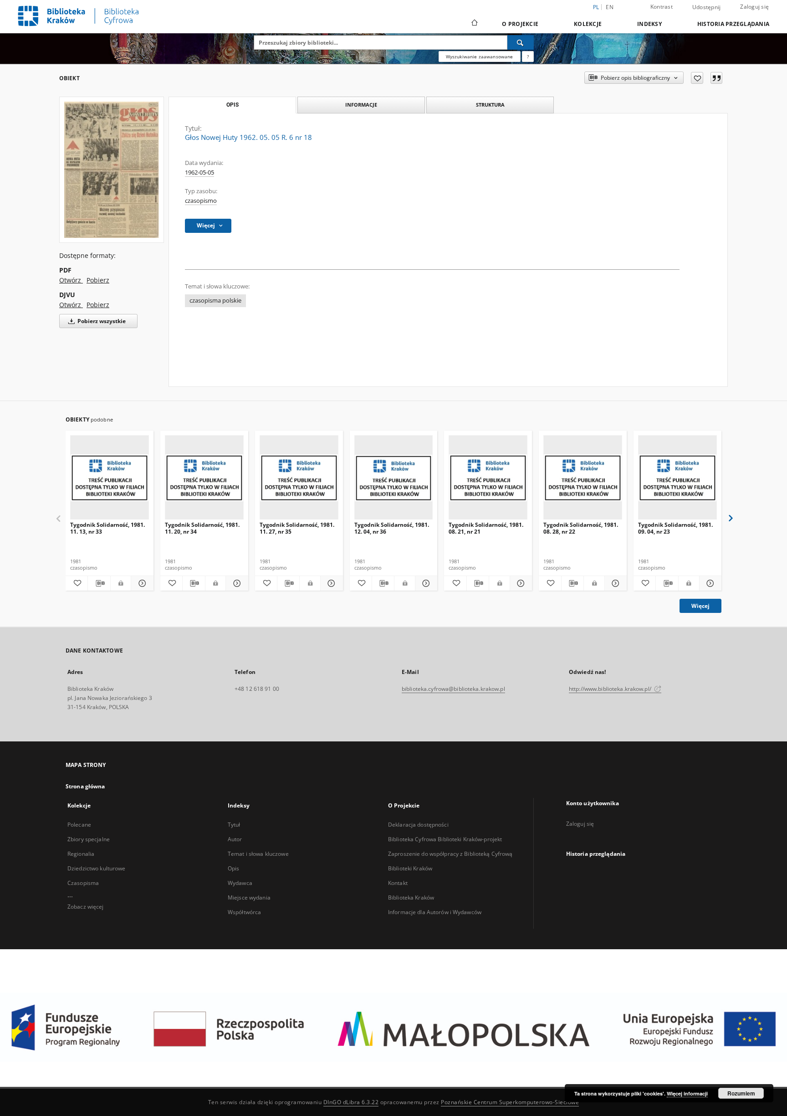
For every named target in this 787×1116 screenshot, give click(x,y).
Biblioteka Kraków (411, 897)
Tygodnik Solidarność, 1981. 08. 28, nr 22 (580, 528)
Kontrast (661, 6)
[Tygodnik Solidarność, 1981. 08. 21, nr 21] (488, 478)
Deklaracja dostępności (418, 824)
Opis (233, 868)
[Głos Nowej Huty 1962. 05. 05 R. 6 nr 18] (111, 170)
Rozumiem (741, 1093)
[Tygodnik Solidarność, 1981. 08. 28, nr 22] (583, 478)
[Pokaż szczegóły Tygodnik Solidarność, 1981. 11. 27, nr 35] (330, 583)
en (609, 7)
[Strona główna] (474, 24)
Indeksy (649, 24)
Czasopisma (83, 883)
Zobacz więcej (85, 906)
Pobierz (98, 280)
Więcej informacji (687, 1093)
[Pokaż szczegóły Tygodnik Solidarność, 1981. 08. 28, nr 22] (614, 583)
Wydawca (240, 883)
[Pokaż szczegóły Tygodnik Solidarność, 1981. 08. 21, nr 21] (520, 583)
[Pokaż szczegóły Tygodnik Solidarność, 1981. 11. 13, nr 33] (141, 583)
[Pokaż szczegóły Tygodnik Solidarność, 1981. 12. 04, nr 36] (425, 583)
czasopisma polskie (215, 300)
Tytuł (234, 824)
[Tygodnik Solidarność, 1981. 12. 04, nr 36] (394, 478)
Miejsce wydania (249, 897)
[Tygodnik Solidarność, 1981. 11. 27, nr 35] (299, 478)
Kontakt (398, 883)
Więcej (700, 606)
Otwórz (71, 280)
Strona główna (85, 786)
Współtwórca (244, 912)
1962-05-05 (199, 172)
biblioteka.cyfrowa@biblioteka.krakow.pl (453, 689)
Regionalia (80, 854)
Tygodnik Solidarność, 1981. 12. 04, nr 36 (391, 528)
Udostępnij (706, 7)
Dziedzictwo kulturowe (96, 868)
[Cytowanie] (716, 78)
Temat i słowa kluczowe (258, 854)
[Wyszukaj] (520, 42)
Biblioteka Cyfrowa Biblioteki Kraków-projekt (445, 839)
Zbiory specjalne (88, 839)
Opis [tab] (232, 105)
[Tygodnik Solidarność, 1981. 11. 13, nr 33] (109, 478)
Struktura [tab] (490, 104)
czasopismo (201, 201)
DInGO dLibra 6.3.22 (351, 1102)
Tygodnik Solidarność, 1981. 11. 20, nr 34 (202, 528)
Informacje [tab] (361, 104)
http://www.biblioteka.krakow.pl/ (611, 689)
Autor (235, 839)
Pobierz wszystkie (101, 321)
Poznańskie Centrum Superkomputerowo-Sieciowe (510, 1102)
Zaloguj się (754, 6)
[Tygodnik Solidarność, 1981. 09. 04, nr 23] (677, 478)
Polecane (79, 824)
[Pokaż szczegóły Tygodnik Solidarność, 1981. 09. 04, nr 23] (709, 583)
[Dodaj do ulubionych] (697, 78)
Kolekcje (588, 24)
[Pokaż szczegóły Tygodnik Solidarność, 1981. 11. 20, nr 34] (235, 583)
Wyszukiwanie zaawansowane (479, 56)
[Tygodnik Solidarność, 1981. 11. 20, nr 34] (204, 478)
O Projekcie (520, 24)
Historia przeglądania (733, 24)
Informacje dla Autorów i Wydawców (434, 912)
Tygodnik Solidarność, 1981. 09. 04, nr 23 (675, 528)
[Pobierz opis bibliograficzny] (99, 583)
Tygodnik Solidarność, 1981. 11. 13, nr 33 (107, 528)
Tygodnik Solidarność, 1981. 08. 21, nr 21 (486, 528)
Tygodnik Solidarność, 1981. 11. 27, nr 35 (297, 528)
